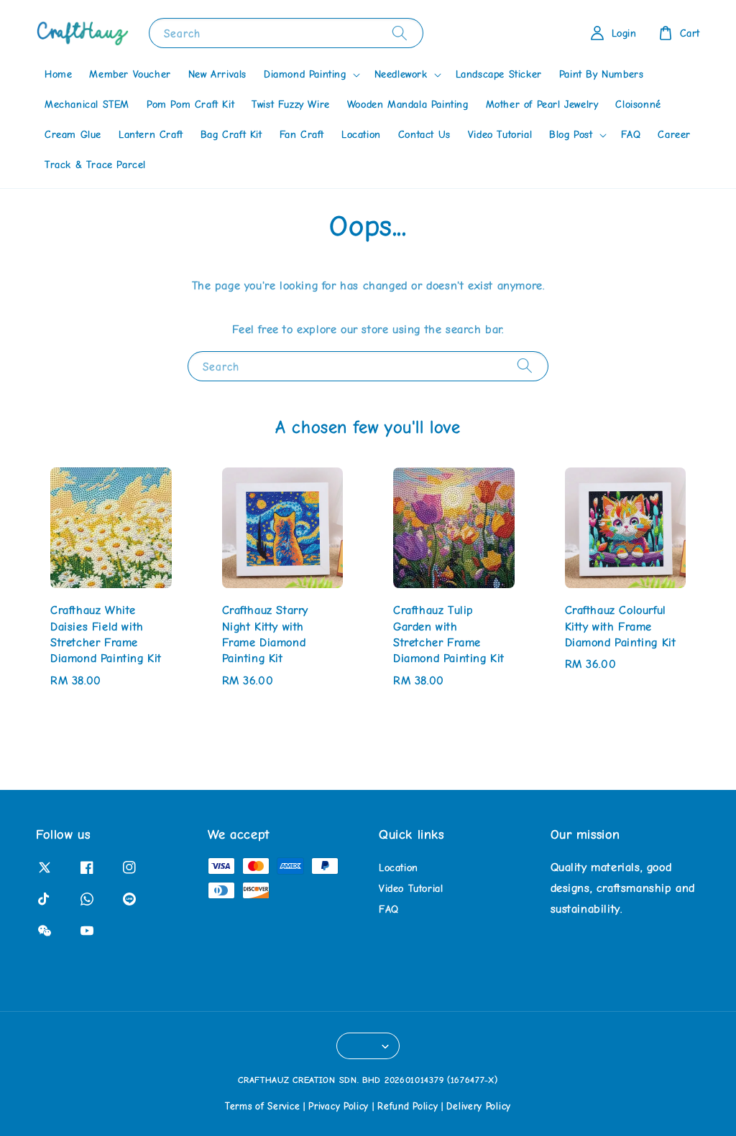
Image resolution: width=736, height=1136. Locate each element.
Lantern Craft (151, 135)
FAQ (631, 135)
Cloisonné (638, 104)
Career (674, 135)
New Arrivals (217, 74)
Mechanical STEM (87, 104)
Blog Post (570, 135)
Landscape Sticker (499, 74)
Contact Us (424, 135)
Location (361, 135)
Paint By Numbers (601, 74)
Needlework (401, 74)
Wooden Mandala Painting (408, 104)
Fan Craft (302, 135)
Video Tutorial (500, 135)
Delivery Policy (478, 1106)
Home (58, 74)
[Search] (400, 33)
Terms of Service (262, 1106)
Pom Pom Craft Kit (190, 104)
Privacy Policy (338, 1106)
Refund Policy (407, 1106)
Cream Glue (73, 135)
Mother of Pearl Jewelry (542, 104)
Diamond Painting (305, 74)
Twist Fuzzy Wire (291, 104)
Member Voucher (129, 74)
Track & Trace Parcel (95, 165)
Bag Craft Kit (231, 135)
